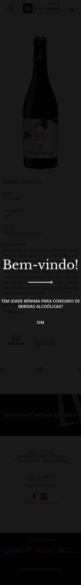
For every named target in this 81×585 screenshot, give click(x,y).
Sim (40, 322)
